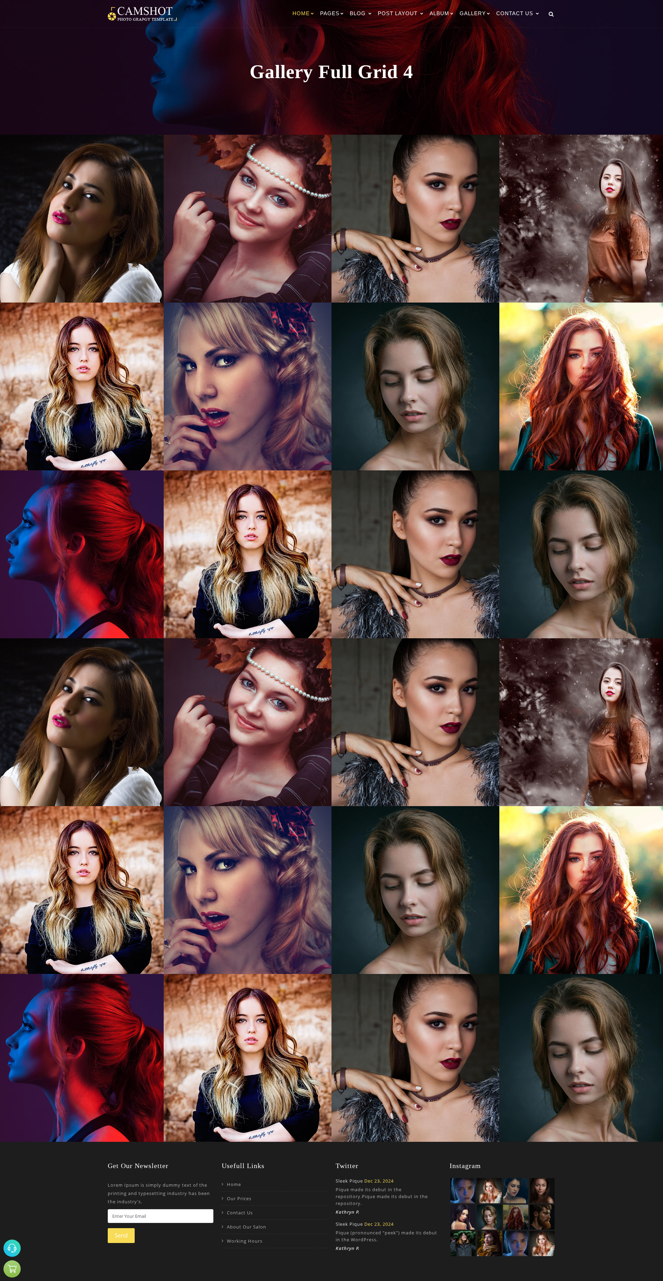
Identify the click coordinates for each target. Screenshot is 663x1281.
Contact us (515, 13)
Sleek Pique (349, 1181)
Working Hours (244, 1241)
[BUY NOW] (12, 1269)
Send (121, 1235)
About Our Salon (246, 1227)
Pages (329, 13)
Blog (358, 13)
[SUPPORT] (12, 1248)
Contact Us (240, 1213)
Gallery (473, 13)
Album (439, 13)
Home (301, 13)
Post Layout (398, 13)
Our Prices (239, 1198)
